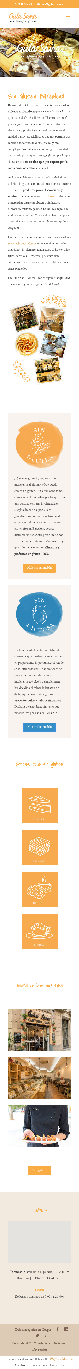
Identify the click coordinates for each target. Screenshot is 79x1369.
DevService (39, 1349)
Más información (39, 568)
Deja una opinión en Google (33, 1330)
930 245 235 (25, 4)
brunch (53, 196)
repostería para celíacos (22, 243)
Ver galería (39, 1170)
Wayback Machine (61, 1359)
